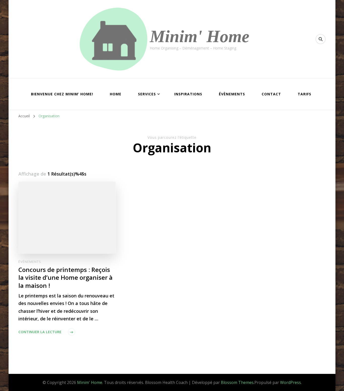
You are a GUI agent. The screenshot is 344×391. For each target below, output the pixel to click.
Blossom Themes (237, 382)
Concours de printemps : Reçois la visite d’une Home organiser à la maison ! (65, 277)
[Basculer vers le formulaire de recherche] (321, 39)
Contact (271, 94)
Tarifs (304, 94)
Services (147, 94)
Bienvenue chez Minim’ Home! (62, 94)
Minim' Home (199, 36)
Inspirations (188, 94)
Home (115, 94)
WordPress (290, 382)
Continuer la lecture (39, 331)
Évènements (232, 94)
